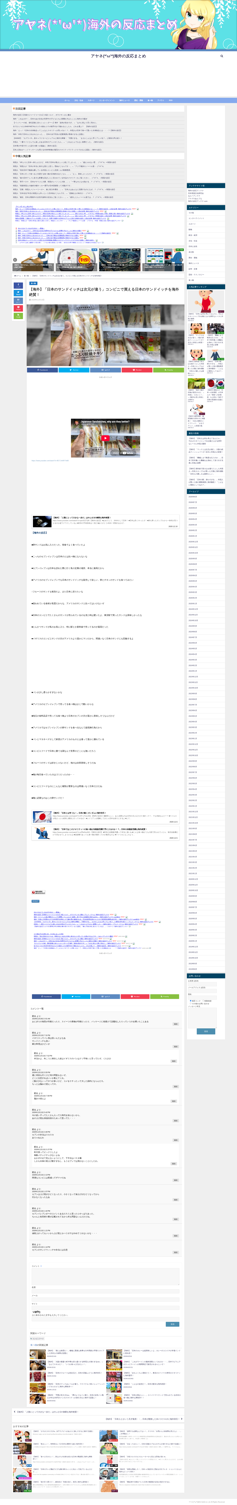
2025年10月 (193, 553)
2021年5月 (193, 851)
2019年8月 (193, 969)
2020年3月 (193, 930)
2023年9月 (193, 693)
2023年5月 (193, 716)
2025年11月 (193, 547)
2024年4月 (193, 654)
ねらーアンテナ (194, 196)
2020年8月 (193, 902)
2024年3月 (193, 660)
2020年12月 (193, 879)
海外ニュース (124, 100)
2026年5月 (193, 513)
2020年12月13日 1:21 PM (41, 1230)
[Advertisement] (118, 79)
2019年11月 (193, 952)
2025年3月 (193, 592)
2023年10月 (193, 688)
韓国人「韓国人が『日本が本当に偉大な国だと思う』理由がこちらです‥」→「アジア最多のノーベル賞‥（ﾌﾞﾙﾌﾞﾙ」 (59, 166)
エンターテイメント (107, 100)
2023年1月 (193, 738)
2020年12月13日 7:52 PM (43, 1056)
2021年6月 (193, 845)
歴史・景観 (138, 100)
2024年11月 (193, 615)
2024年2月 (193, 665)
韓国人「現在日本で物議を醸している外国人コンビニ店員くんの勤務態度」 (43, 170)
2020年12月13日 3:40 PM (41, 1132)
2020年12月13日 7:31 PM (41, 1035)
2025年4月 (193, 587)
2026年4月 (193, 519)
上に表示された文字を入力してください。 (50, 1315)
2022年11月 (193, 750)
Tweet (18, 294)
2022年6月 (193, 778)
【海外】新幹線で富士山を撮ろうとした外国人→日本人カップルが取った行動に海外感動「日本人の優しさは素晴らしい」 (206, 471)
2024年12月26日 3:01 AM (41, 1019)
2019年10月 (193, 958)
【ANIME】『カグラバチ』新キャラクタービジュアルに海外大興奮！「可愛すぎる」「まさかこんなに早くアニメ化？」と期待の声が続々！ (67, 138)
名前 (34, 1287)
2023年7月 (193, 705)
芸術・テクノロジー (196, 274)
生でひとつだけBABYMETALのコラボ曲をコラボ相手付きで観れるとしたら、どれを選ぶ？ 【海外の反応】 (55, 126)
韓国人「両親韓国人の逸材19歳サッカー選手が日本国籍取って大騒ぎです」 (42, 185)
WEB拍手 (35, 901)
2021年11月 (193, 817)
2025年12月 (193, 542)
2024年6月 (193, 643)
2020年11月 (193, 885)
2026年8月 (193, 497)
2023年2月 (193, 733)
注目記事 (20, 108)
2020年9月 (193, 896)
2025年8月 (193, 564)
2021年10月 (193, 823)
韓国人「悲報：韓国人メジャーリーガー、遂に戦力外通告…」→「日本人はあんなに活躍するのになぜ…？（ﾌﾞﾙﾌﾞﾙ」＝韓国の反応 (64, 189)
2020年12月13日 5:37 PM (43, 1149)
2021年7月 (193, 840)
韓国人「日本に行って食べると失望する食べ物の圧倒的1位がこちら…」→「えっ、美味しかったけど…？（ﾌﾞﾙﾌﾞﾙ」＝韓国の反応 (63, 174)
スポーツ (91, 100)
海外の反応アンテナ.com (197, 201)
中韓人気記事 (23, 156)
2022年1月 (193, 806)
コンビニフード (38, 1338)
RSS (170, 100)
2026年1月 (193, 536)
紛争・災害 (193, 269)
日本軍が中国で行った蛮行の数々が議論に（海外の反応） (35, 146)
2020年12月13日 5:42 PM (41, 1112)
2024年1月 (193, 671)
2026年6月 (193, 508)
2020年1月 (193, 941)
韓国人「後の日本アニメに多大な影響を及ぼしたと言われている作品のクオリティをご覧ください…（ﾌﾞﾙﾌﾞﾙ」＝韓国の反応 (61, 178)
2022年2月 (193, 800)
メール (35, 1295)
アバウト (160, 100)
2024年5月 (193, 648)
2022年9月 (193, 761)
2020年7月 (193, 907)
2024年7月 (193, 637)
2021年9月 (193, 828)
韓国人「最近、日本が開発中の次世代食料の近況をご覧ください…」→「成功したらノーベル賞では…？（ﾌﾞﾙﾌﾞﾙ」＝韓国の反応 (63, 197)
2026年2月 (193, 530)
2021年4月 (193, 857)
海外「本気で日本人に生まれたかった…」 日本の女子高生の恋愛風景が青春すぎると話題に (48, 134)
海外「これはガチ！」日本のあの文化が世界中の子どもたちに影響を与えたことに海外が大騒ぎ (50, 119)
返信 (175, 1024)
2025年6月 (193, 575)
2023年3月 (193, 727)
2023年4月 (193, 721)
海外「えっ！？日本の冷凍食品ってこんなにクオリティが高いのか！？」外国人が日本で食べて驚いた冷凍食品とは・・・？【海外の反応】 (67, 130)
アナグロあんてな (195, 198)
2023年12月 (193, 677)
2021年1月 (193, 873)
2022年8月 (193, 766)
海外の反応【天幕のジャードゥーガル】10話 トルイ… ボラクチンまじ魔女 (42, 115)
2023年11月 (193, 682)
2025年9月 (193, 558)
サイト (35, 1304)
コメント (37, 1266)
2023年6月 (193, 710)
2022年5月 (193, 783)
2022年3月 (193, 795)
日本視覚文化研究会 (196, 193)
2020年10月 (193, 890)
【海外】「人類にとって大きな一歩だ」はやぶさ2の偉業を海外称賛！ (47, 1412)
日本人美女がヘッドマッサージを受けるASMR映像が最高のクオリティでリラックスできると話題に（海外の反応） (58, 150)
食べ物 (150, 100)
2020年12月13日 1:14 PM (41, 1247)
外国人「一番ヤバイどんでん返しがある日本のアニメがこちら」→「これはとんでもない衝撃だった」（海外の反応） (59, 142)
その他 (191, 213)
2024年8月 (193, 632)
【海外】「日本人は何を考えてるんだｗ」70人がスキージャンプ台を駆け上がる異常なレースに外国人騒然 (205, 441)
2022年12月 (193, 744)
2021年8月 (193, 834)
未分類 (191, 252)
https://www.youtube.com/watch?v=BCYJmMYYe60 (50, 460)
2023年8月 (193, 699)
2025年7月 (193, 570)
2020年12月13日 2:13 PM (41, 1175)
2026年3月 (193, 525)
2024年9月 (193, 626)
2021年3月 (193, 862)
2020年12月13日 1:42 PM (41, 1211)
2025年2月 (193, 598)
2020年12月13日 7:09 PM (43, 1096)
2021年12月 (193, 811)
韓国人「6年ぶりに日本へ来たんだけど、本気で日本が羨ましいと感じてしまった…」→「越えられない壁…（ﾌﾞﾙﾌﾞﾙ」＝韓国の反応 (64, 162)
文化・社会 (78, 100)
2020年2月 (193, 935)
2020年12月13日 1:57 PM (41, 1191)
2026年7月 (193, 502)
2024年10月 (193, 620)
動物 (190, 229)
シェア (18, 287)
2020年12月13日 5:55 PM (41, 1072)
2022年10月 (193, 755)
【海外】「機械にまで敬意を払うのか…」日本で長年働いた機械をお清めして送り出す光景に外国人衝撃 (206, 460)
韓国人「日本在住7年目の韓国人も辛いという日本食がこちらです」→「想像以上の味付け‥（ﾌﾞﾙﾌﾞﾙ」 (53, 193)
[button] (15, 260)
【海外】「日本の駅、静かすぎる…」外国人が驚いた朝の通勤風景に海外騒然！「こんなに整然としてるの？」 (206, 482)
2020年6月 (193, 913)
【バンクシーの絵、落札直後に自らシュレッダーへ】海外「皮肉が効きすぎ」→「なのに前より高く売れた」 (55, 122)
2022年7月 (193, 772)
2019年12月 (193, 947)
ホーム (67, 100)
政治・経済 (193, 235)
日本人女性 (193, 246)
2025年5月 (193, 581)
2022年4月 (193, 789)
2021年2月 (193, 868)
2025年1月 (193, 603)
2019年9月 (193, 963)
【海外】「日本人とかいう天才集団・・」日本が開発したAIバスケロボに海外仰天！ (142, 1419)
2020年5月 (193, 918)
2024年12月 (193, 609)
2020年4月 (193, 924)
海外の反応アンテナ (196, 190)
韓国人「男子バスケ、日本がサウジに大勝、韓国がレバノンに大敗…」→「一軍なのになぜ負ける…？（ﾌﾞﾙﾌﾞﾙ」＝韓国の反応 (62, 182)
